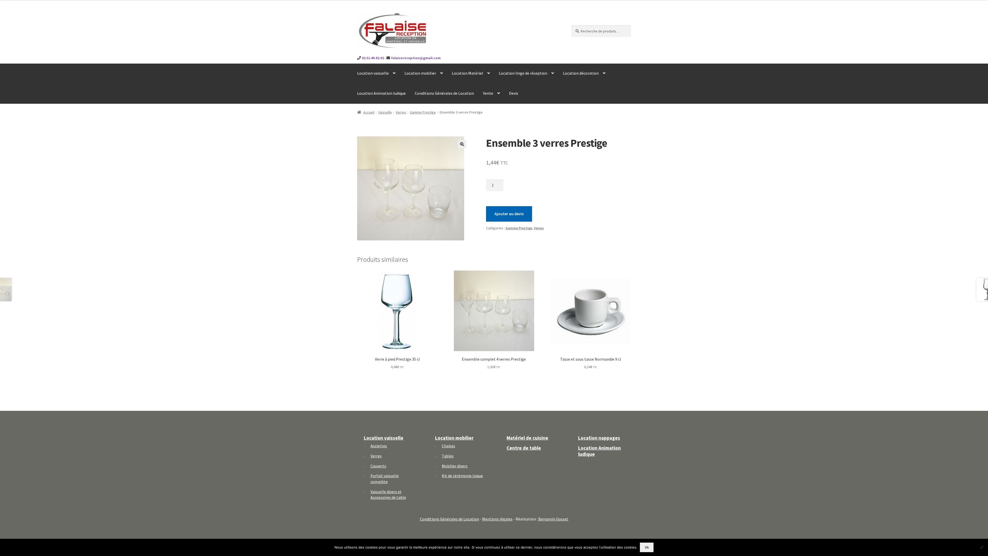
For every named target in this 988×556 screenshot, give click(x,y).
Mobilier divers (454, 465)
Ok (647, 547)
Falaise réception (385, 16)
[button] (462, 144)
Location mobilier (420, 73)
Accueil (368, 112)
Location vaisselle (373, 73)
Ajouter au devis (509, 213)
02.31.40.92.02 (373, 58)
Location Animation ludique (381, 93)
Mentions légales (497, 519)
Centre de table (524, 448)
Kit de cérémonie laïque (462, 475)
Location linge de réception (523, 73)
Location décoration (581, 73)
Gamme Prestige (423, 112)
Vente (488, 93)
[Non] (981, 547)
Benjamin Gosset (553, 519)
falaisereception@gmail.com (416, 58)
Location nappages (599, 438)
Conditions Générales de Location (444, 93)
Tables (448, 455)
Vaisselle (385, 112)
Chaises (448, 445)
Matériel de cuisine (527, 438)
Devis (513, 93)
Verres (401, 112)
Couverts (378, 465)
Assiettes (378, 445)
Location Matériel (467, 73)
